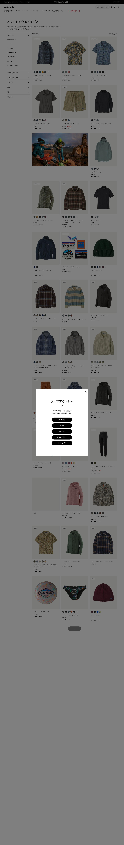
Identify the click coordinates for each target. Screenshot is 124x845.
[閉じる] (85, 391)
